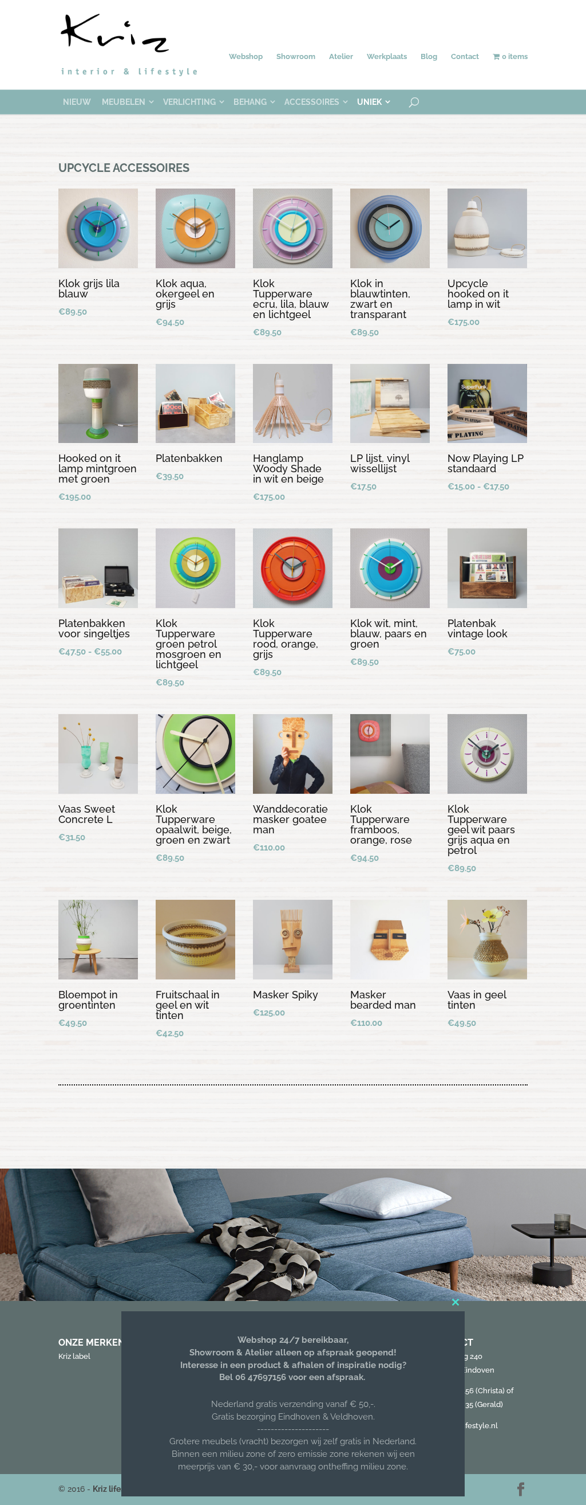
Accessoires (311, 102)
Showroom (295, 56)
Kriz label (74, 1356)
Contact (465, 56)
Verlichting (189, 102)
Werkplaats (387, 56)
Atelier (341, 56)
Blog (429, 56)
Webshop (246, 56)
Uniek (369, 102)
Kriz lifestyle (116, 1489)
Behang (250, 102)
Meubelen (123, 102)
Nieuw (77, 102)
